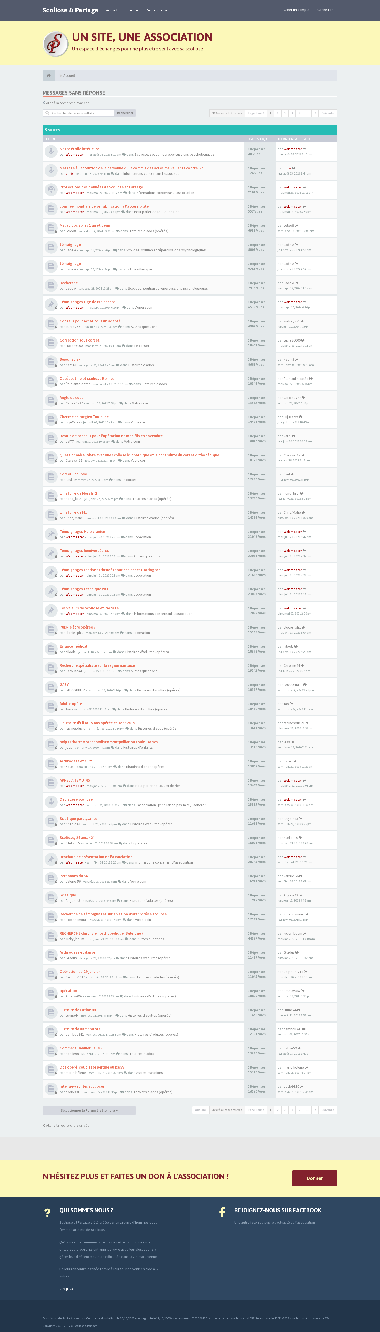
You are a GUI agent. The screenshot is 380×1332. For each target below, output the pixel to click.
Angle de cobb (71, 397)
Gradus (71, 958)
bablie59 (72, 1053)
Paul (69, 479)
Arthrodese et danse (77, 952)
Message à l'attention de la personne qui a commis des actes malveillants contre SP (131, 167)
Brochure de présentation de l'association (96, 856)
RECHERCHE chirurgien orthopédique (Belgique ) (101, 933)
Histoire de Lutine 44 (78, 1009)
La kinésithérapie (139, 269)
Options (201, 1110)
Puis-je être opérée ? (77, 627)
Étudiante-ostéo (78, 384)
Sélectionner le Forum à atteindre (88, 1110)
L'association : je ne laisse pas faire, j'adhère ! (171, 805)
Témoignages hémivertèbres (84, 550)
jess (69, 747)
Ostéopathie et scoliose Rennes (87, 378)
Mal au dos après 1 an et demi (85, 225)
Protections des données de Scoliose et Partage (101, 187)
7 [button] (315, 113)
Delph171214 (75, 977)
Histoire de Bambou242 (80, 1028)
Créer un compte (297, 9)
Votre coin (140, 403)
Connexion (325, 9)
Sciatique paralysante (78, 818)
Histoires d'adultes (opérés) (147, 651)
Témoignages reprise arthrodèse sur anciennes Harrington (110, 569)
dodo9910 (73, 1091)
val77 (70, 441)
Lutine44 (72, 1015)
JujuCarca (73, 422)
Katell (70, 766)
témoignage (70, 244)
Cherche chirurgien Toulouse (84, 416)
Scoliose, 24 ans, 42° (77, 837)
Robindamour (76, 919)
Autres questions (144, 326)
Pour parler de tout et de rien (156, 211)
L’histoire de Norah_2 (78, 493)
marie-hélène (76, 1072)
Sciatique (68, 894)
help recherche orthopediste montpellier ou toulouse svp (109, 741)
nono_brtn (74, 498)
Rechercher (155, 10)
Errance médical (73, 646)
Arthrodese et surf (76, 761)
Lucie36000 (74, 345)
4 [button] (292, 113)
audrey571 (74, 326)
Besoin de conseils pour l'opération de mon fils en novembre (111, 435)
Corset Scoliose (73, 474)
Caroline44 (74, 671)
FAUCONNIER (75, 690)
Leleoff (71, 231)
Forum (130, 10)
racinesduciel (76, 728)
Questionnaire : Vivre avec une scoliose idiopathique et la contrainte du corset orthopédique (139, 454)
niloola (71, 651)
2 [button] (277, 113)
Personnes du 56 (74, 875)
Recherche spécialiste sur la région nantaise (97, 665)
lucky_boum (75, 938)
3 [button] (285, 113)
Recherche (69, 282)
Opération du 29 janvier (80, 971)
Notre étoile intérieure (79, 148)
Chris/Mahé (74, 518)
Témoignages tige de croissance (87, 301)
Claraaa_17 (74, 460)
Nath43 (71, 364)
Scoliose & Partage (70, 10)
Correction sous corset (80, 340)
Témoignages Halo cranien (82, 531)
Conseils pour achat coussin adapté (90, 321)
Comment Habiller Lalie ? (81, 1048)
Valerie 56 (73, 881)
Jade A (71, 250)
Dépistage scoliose (76, 799)
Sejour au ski (70, 359)
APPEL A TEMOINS (75, 780)
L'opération (143, 307)
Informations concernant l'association (152, 173)
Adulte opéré (71, 703)
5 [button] (299, 113)
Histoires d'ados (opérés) (148, 231)
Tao (68, 709)
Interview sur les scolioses (82, 1086)
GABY (64, 684)
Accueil (111, 10)
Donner (315, 1178)
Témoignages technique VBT (84, 588)
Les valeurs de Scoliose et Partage (89, 608)
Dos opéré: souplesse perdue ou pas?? (92, 1067)
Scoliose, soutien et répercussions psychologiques (175, 154)
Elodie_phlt (74, 632)
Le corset (141, 345)
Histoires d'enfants (138, 747)
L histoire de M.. (73, 512)
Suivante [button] (328, 113)
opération (68, 990)
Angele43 (73, 824)
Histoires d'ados (141, 364)
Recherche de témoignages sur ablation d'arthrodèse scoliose (113, 914)
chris (70, 173)
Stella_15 (73, 843)
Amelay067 (74, 996)
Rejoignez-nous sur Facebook (277, 1210)
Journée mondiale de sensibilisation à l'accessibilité (104, 206)
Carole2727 (74, 403)
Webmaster (75, 154)
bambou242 (75, 1034)
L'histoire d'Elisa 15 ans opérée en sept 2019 (97, 722)
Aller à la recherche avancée (68, 103)
